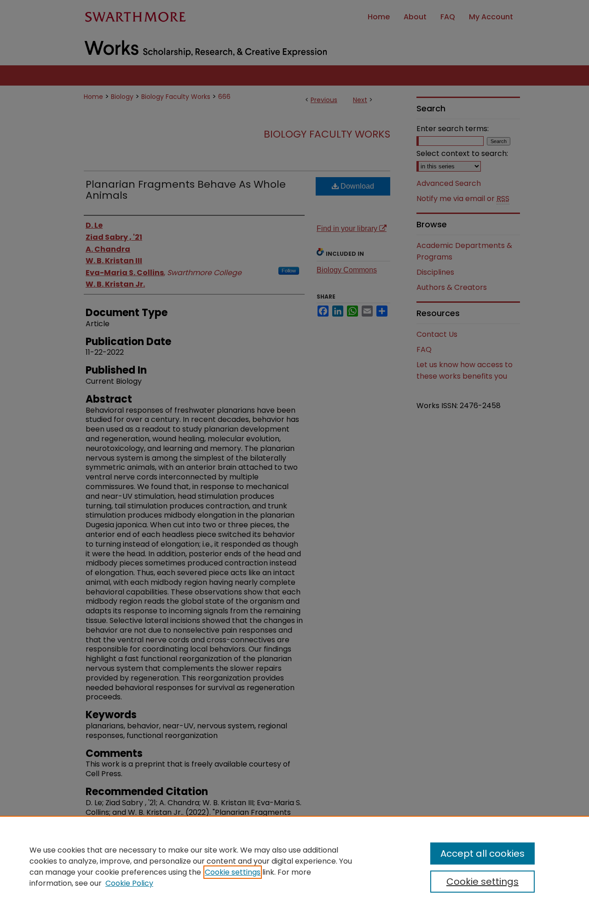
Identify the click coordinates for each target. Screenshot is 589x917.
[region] (294, 866)
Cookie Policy (129, 883)
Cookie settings (232, 872)
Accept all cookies (482, 853)
